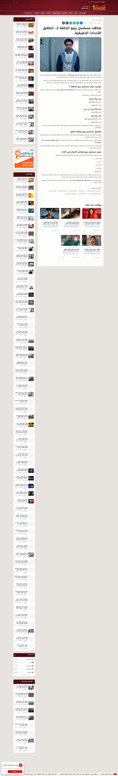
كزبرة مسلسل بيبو (52, 191)
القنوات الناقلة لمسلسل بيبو (94, 194)
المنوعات (36, 13)
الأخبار (75, 13)
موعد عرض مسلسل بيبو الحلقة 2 (93, 191)
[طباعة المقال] (63, 22)
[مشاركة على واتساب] (74, 22)
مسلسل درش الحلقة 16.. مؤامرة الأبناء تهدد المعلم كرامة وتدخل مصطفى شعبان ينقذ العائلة (71, 224)
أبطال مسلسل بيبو (62, 191)
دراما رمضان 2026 (82, 194)
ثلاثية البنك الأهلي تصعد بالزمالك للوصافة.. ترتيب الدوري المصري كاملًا (76, 774)
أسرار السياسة (28, 13)
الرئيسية (81, 13)
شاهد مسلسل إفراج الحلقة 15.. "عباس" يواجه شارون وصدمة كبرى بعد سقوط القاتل (91, 250)
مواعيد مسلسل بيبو (73, 191)
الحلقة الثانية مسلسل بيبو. (71, 194)
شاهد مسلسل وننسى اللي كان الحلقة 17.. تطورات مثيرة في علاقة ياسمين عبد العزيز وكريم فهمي (91, 224)
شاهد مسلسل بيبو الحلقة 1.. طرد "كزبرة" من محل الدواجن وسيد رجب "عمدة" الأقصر (50, 223)
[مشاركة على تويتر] (77, 22)
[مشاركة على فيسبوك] (81, 22)
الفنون (42, 13)
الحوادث (48, 13)
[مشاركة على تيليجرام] (70, 22)
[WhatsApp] (13, 1)
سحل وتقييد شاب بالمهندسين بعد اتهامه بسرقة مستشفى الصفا (40, 774)
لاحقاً (5, 772)
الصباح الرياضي (56, 13)
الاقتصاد (64, 13)
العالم (70, 13)
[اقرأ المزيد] (84, 230)
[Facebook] (17, 1)
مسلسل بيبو (81, 191)
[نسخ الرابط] (67, 22)
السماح (14, 772)
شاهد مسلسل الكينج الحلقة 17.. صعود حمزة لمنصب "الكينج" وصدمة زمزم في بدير (70, 250)
